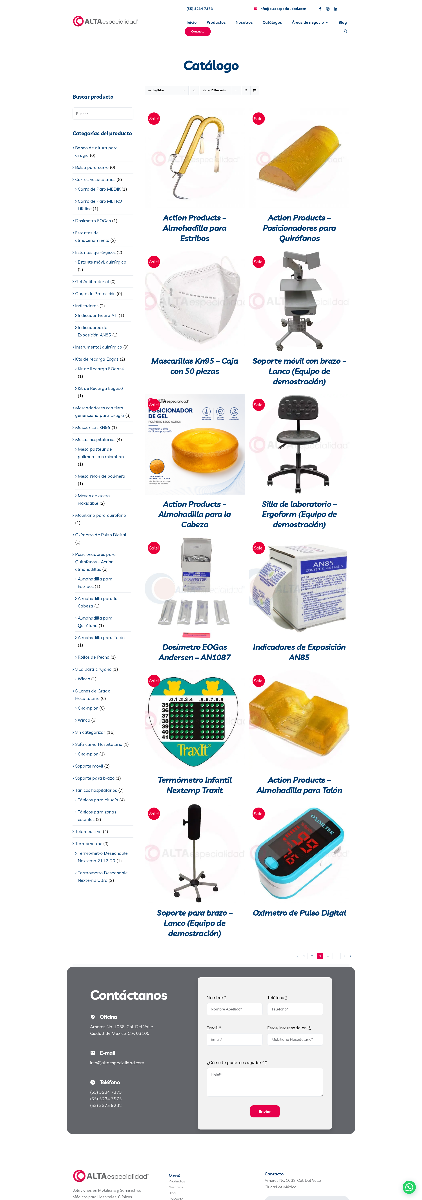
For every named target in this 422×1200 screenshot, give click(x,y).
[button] (409, 1187)
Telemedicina (88, 831)
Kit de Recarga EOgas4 (101, 368)
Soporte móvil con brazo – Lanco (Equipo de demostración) (299, 371)
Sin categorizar (90, 732)
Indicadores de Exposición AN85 (299, 652)
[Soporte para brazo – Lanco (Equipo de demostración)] (195, 853)
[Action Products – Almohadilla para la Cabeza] (195, 444)
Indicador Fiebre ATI (98, 315)
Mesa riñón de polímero (101, 476)
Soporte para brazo (95, 778)
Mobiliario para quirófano (100, 515)
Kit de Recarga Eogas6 (100, 388)
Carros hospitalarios (95, 179)
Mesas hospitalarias (95, 439)
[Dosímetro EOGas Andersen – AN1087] (195, 587)
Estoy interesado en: (289, 1027)
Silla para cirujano (93, 669)
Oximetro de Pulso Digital (299, 913)
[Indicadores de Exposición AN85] (299, 587)
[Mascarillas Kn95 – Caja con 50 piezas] (195, 301)
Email (214, 1027)
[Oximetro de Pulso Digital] (299, 853)
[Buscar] (345, 31)
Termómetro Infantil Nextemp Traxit (195, 785)
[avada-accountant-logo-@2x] (105, 17)
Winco (84, 678)
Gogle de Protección (95, 293)
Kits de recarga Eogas (96, 359)
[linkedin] (335, 9)
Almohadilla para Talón (101, 637)
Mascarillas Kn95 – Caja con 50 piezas (194, 366)
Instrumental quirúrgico (98, 347)
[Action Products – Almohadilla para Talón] (299, 720)
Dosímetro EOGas (93, 220)
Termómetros (88, 843)
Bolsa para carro (92, 167)
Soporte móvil (89, 766)
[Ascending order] (194, 90)
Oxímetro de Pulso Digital (100, 534)
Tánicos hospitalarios (96, 790)
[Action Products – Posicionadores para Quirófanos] (299, 158)
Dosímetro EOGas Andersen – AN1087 (195, 652)
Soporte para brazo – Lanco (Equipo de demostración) (195, 923)
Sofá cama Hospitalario (98, 744)
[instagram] (327, 9)
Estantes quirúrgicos (95, 252)
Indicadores (86, 305)
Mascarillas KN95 (93, 427)
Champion (88, 708)
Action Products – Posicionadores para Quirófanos (299, 228)
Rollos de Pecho (93, 657)
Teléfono (277, 997)
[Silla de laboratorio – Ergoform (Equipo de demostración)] (299, 444)
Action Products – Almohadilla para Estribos (194, 228)
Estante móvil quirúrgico (102, 262)
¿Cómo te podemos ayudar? (237, 1062)
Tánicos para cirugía (98, 799)
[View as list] (255, 90)
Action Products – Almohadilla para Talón (299, 785)
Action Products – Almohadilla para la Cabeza (194, 514)
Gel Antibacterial (92, 281)
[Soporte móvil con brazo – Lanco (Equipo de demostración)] (299, 301)
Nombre (216, 997)
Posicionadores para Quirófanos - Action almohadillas (95, 561)
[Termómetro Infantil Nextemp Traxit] (195, 720)
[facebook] (320, 9)
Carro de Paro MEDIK (99, 189)
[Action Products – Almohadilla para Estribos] (195, 158)
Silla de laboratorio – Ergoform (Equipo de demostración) (299, 514)
